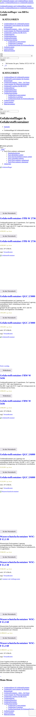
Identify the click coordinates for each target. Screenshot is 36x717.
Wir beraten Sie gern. (12, 63)
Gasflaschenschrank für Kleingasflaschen (21, 45)
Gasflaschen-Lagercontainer (17, 41)
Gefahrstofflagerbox (10, 36)
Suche (2, 60)
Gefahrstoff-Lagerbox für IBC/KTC (15, 32)
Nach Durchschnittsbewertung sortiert (20, 157)
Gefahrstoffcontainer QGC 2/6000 (17, 454)
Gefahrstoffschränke (10, 38)
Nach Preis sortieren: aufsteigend (18, 160)
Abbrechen (7, 164)
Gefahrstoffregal (9, 34)
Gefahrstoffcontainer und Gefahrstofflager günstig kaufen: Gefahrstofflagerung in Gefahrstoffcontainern (17, 7)
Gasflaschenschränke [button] (10, 40)
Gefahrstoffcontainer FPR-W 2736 (18, 218)
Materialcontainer (9, 50)
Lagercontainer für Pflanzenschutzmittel (16, 31)
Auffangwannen (9, 47)
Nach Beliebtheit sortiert (15, 155)
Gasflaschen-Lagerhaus (15, 43)
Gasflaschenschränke (10, 704)
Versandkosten (8, 252)
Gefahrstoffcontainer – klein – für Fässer (17, 29)
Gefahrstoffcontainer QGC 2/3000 (17, 296)
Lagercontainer (9, 49)
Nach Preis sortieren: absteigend (18, 162)
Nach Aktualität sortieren (16, 158)
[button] (8, 213)
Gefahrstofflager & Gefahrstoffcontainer (16, 24)
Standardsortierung (14, 153)
